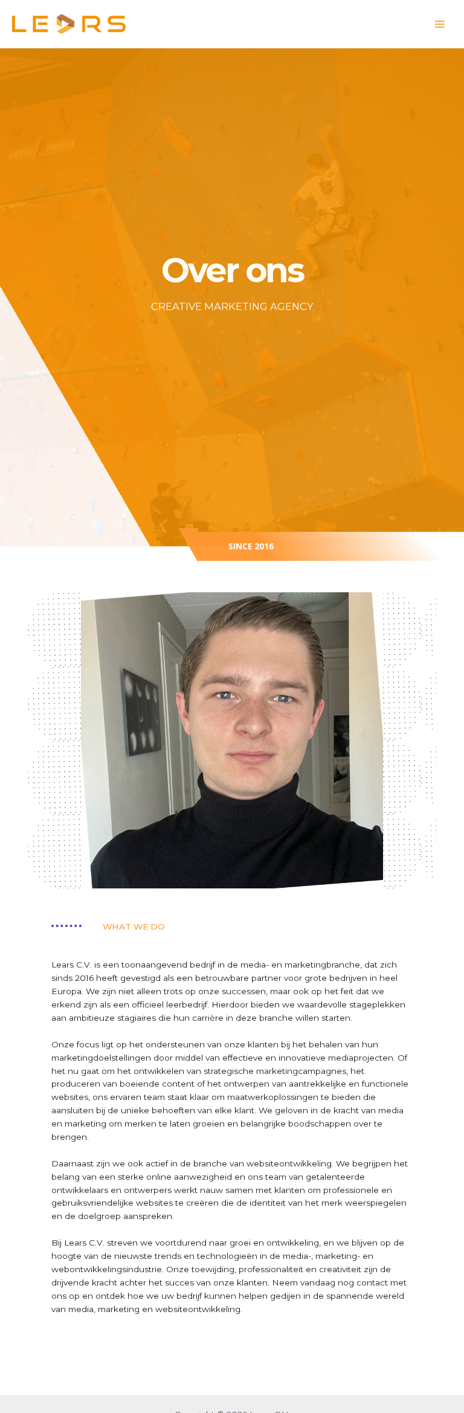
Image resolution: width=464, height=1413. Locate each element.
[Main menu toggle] (440, 23)
